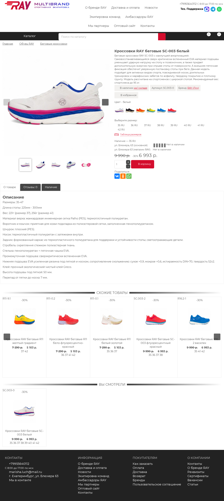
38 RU (160, 125)
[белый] (119, 110)
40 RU (187, 125)
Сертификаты (197, 476)
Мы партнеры (98, 26)
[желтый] (151, 110)
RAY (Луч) (193, 88)
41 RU (201, 125)
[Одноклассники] (123, 176)
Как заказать (143, 464)
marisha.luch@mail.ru (25, 472)
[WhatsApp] (129, 176)
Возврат (139, 476)
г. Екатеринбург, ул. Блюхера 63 (33, 476)
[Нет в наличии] (130, 110)
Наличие (51, 187)
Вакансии (195, 480)
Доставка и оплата (125, 8)
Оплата (138, 468)
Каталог (30, 36)
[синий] (161, 110)
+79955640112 (188, 3)
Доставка (140, 472)
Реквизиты (195, 472)
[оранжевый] (140, 110)
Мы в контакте (20, 480)
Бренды (139, 480)
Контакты (147, 26)
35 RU (121, 125)
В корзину (144, 164)
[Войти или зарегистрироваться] (196, 36)
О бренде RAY (95, 8)
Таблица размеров (130, 134)
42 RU (121, 129)
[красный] (172, 110)
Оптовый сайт (124, 26)
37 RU (147, 125)
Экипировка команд (105, 17)
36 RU (134, 125)
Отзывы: (30, 187)
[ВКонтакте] (117, 176)
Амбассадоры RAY (139, 17)
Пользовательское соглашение (157, 484)
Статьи (192, 484)
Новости (151, 8)
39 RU (174, 125)
